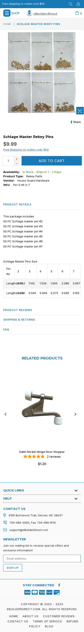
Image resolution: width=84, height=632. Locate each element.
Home (7, 24)
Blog (49, 626)
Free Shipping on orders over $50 (26, 149)
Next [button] (75, 414)
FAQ (6, 329)
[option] (40, 420)
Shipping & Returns (19, 319)
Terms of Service (47, 621)
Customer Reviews (59, 616)
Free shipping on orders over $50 (23, 3)
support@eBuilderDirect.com (28, 530)
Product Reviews (17, 310)
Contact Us (18, 621)
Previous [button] (5, 414)
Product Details (17, 204)
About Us (31, 616)
